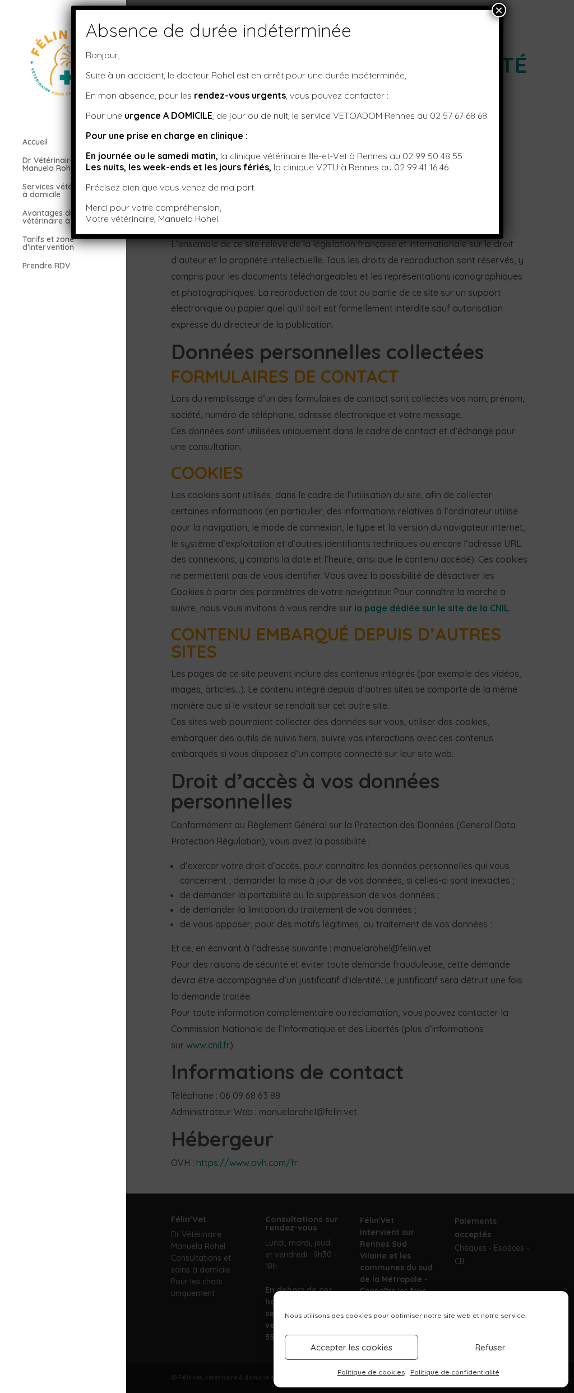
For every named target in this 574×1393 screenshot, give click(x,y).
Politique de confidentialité (454, 1372)
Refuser (490, 1347)
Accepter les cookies (351, 1347)
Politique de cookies (371, 1372)
